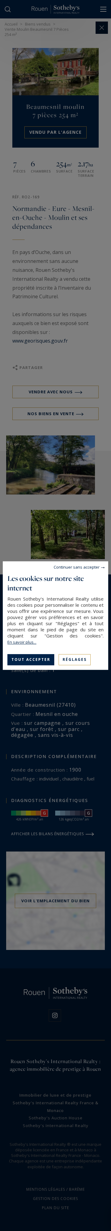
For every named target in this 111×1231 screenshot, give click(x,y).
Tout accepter (30, 659)
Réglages (75, 659)
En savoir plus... (21, 642)
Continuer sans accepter (77, 567)
